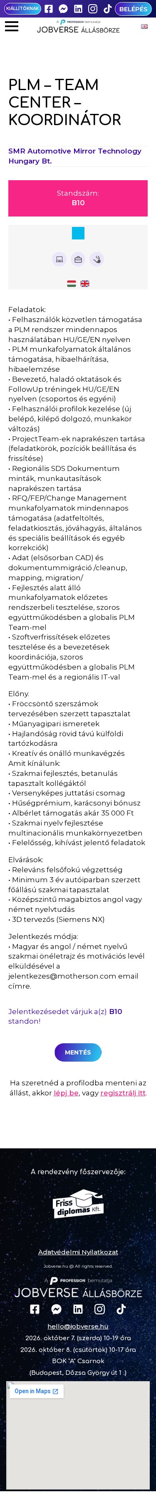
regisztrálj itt (123, 1093)
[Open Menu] (11, 26)
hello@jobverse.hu (78, 1326)
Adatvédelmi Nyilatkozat (78, 1252)
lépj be (66, 1093)
